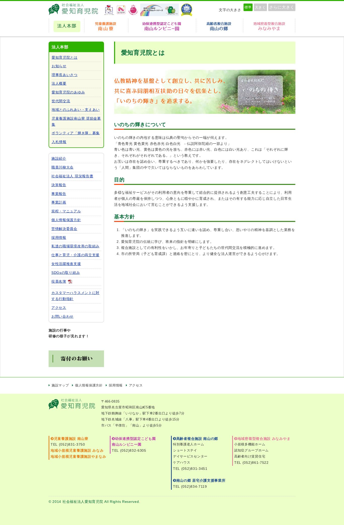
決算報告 (58, 185)
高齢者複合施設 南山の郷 (197, 439)
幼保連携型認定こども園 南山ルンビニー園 (162, 25)
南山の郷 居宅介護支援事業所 (201, 480)
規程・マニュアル (66, 211)
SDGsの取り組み (65, 273)
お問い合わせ (62, 316)
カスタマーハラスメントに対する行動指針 (75, 296)
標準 (248, 7)
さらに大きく (281, 7)
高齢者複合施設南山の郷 (219, 25)
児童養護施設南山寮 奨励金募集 (76, 121)
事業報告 (58, 194)
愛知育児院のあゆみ (68, 92)
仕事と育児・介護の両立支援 (75, 255)
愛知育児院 (75, 10)
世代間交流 (61, 101)
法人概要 (59, 83)
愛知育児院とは (65, 57)
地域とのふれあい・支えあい (76, 110)
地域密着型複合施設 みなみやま (263, 439)
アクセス (58, 308)
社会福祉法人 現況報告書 (72, 176)
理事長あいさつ (65, 75)
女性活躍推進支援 (66, 264)
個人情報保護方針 (66, 220)
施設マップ (60, 385)
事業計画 (58, 202)
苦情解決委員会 (64, 229)
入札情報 (59, 142)
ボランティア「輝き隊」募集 (76, 133)
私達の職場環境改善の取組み (75, 246)
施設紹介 (58, 158)
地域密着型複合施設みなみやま (269, 25)
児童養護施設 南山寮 (106, 25)
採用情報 (58, 238)
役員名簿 (58, 281)
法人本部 (66, 25)
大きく (260, 7)
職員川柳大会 (62, 167)
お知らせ (59, 66)
